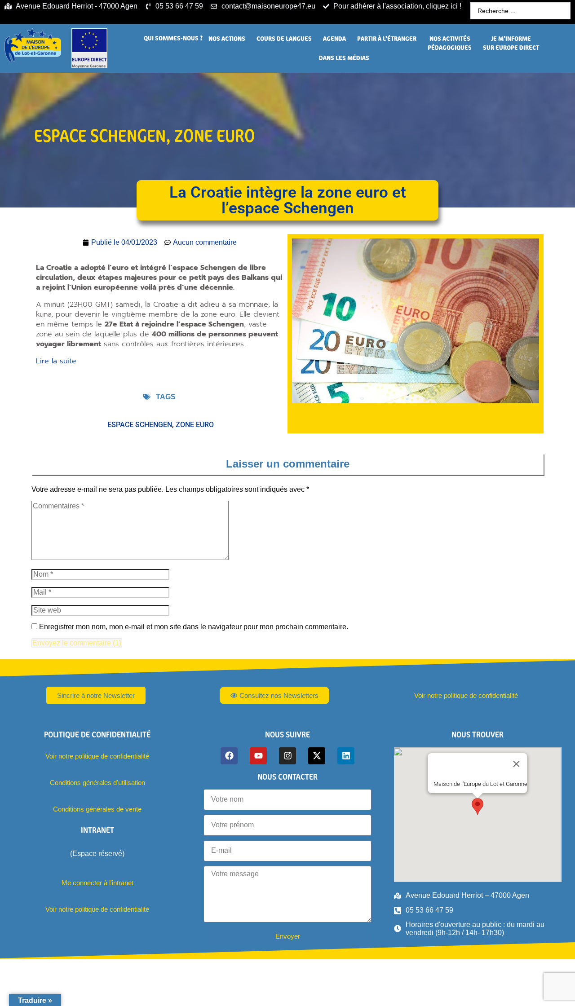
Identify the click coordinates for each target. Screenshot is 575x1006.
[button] (173, 38)
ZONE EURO (214, 135)
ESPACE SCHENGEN (100, 135)
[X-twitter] (316, 755)
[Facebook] (229, 755)
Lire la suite (56, 361)
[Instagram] (287, 755)
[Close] (516, 764)
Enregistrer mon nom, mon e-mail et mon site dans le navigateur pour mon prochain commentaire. (193, 627)
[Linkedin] (345, 755)
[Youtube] (258, 755)
